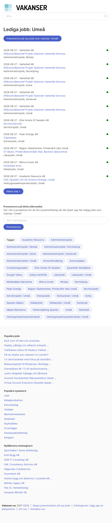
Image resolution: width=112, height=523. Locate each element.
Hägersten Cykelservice (17, 469)
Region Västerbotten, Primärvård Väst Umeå (52, 288)
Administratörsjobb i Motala (22, 246)
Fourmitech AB (12, 473)
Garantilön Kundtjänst (79, 267)
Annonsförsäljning (53, 260)
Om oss (23, 509)
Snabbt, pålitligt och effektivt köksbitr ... (26, 345)
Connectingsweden (17, 267)
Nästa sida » (13, 191)
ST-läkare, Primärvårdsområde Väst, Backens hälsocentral (35, 151)
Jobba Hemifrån (38, 274)
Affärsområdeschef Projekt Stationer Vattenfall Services (34, 53)
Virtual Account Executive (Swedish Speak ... (29, 382)
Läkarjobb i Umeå (81, 274)
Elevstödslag (11, 404)
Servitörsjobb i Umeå (18, 295)
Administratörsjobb (61, 239)
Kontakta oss (38, 509)
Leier (6, 395)
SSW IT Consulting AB (16, 459)
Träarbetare (10, 137)
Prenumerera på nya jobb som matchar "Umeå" (32, 38)
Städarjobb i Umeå (59, 302)
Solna (88, 295)
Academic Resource (33, 239)
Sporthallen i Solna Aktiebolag (21, 450)
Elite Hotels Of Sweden (47, 267)
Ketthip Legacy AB (14, 483)
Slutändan (9, 418)
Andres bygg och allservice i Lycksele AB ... (28, 478)
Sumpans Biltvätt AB (15, 492)
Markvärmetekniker (14, 414)
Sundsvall (82, 302)
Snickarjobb (43, 295)
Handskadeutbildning (15, 432)
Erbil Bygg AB (11, 455)
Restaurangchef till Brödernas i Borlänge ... (27, 364)
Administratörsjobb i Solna (21, 253)
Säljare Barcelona (16, 309)
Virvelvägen (10, 428)
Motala (64, 281)
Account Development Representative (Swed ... (30, 378)
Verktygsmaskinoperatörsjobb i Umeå (67, 316)
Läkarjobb (59, 274)
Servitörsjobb (91, 288)
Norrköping (81, 281)
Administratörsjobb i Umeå (21, 260)
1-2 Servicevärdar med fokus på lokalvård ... (28, 359)
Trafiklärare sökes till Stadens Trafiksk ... (26, 350)
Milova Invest (46, 281)
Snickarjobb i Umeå (67, 295)
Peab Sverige (14, 288)
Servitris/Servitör (13, 123)
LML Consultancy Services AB (20, 464)
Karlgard (8, 437)
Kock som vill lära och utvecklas (22, 340)
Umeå (68, 309)
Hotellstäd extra (12, 165)
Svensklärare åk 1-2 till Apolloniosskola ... (27, 368)
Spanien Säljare (15, 302)
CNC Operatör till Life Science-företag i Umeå (29, 179)
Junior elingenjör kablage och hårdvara (25, 373)
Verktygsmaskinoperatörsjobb (23, 316)
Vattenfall (84, 309)
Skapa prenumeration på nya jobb (51, 505)
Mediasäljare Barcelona (19, 281)
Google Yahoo (14, 274)
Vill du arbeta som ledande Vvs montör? (26, 354)
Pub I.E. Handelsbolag (16, 487)
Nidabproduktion (13, 400)
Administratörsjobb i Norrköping (62, 246)
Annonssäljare (77, 260)
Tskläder (8, 409)
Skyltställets (11, 423)
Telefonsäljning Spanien (45, 309)
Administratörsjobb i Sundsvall (59, 253)
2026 (26, 505)
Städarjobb (36, 302)
